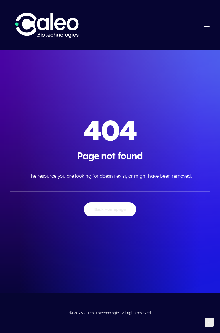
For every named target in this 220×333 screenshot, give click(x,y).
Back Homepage (110, 209)
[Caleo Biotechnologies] (47, 25)
